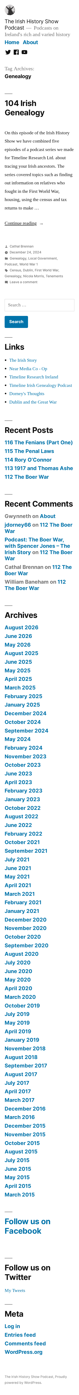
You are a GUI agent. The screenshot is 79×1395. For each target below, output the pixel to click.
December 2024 (26, 713)
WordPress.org (24, 1352)
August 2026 (21, 627)
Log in (12, 1326)
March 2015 (20, 1194)
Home (12, 42)
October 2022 (23, 808)
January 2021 (22, 911)
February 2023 (23, 790)
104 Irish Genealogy (24, 107)
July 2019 (17, 1014)
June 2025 (18, 662)
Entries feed (20, 1335)
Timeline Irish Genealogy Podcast (40, 385)
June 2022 (18, 825)
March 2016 (20, 1117)
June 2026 (18, 636)
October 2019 (22, 1005)
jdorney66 (18, 525)
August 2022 (21, 816)
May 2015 (17, 1177)
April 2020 (18, 988)
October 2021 (22, 842)
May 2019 (17, 1023)
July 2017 (17, 1083)
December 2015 (25, 1126)
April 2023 (18, 782)
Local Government (42, 258)
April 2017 (18, 1091)
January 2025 (22, 705)
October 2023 (23, 765)
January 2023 (22, 799)
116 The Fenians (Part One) (39, 442)
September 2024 (26, 730)
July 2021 (17, 859)
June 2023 (18, 773)
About (30, 42)
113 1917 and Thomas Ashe (39, 468)
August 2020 (22, 954)
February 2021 (23, 902)
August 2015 (21, 1151)
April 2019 (18, 1031)
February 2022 (23, 834)
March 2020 (20, 997)
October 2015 (22, 1143)
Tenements (54, 276)
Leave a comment (23, 282)
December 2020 (26, 919)
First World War (46, 270)
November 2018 (25, 1048)
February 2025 (23, 696)
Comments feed (25, 1343)
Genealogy (18, 258)
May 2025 (18, 670)
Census (15, 270)
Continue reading (24, 223)
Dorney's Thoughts (26, 394)
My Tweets (15, 1290)
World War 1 (28, 264)
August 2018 (21, 1057)
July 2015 (17, 1160)
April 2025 (18, 679)
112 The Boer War (27, 477)
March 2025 (20, 687)
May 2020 (18, 979)
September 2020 (26, 945)
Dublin (28, 270)
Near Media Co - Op (28, 369)
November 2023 (25, 756)
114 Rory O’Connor (28, 460)
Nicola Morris (33, 276)
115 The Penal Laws (29, 451)
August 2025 (21, 653)
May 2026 (18, 645)
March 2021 (20, 894)
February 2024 (24, 748)
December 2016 (25, 1108)
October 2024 (23, 722)
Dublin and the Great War (33, 402)
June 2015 (18, 1169)
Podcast (11, 264)
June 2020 (18, 971)
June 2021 (18, 868)
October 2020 (23, 937)
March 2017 (20, 1100)
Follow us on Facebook (27, 1226)
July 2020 (18, 962)
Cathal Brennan (21, 246)
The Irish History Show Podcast (29, 1377)
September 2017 (26, 1065)
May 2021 (17, 876)
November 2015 (25, 1134)
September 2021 (26, 851)
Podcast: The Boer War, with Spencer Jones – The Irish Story (37, 545)
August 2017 (21, 1074)
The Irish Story (23, 360)
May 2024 (18, 739)
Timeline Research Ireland (33, 377)
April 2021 (18, 885)
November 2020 (26, 928)
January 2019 (22, 1040)
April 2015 (18, 1186)
